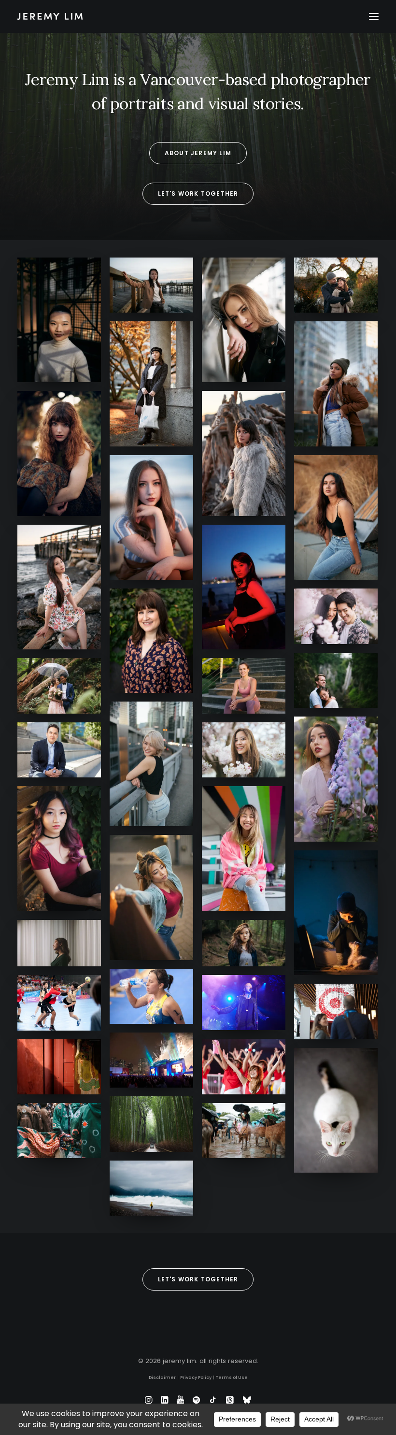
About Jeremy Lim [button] (198, 153)
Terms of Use (232, 1377)
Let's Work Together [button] (198, 193)
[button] (374, 16)
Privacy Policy (196, 1377)
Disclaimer (162, 1377)
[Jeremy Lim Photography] (198, 16)
